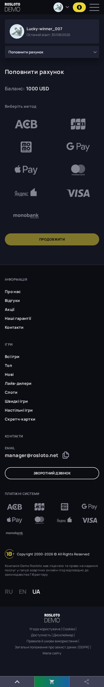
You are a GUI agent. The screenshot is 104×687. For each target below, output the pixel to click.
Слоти (11, 392)
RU (9, 591)
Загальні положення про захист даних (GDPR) (52, 647)
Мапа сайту (52, 653)
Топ (8, 365)
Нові (9, 374)
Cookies (69, 629)
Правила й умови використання (52, 641)
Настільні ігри (19, 410)
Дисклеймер (63, 635)
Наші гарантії (18, 318)
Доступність (41, 635)
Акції (10, 309)
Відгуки (12, 300)
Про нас (13, 291)
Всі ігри (12, 356)
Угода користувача (44, 629)
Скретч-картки (20, 419)
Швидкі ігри (16, 401)
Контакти (14, 327)
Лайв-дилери (18, 383)
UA (36, 591)
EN (22, 591)
